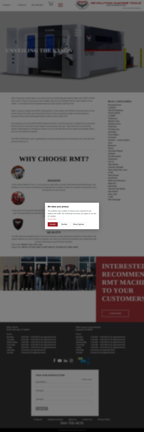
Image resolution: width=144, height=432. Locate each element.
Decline (64, 224)
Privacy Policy (52, 219)
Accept (52, 224)
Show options (78, 224)
